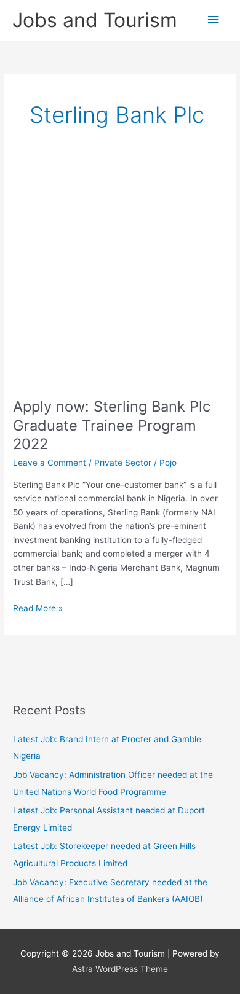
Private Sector (122, 463)
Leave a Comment (49, 463)
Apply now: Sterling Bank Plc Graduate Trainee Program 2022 (111, 425)
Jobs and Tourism (94, 20)
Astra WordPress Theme (120, 969)
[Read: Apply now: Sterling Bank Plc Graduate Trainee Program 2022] (120, 277)
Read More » (38, 609)
